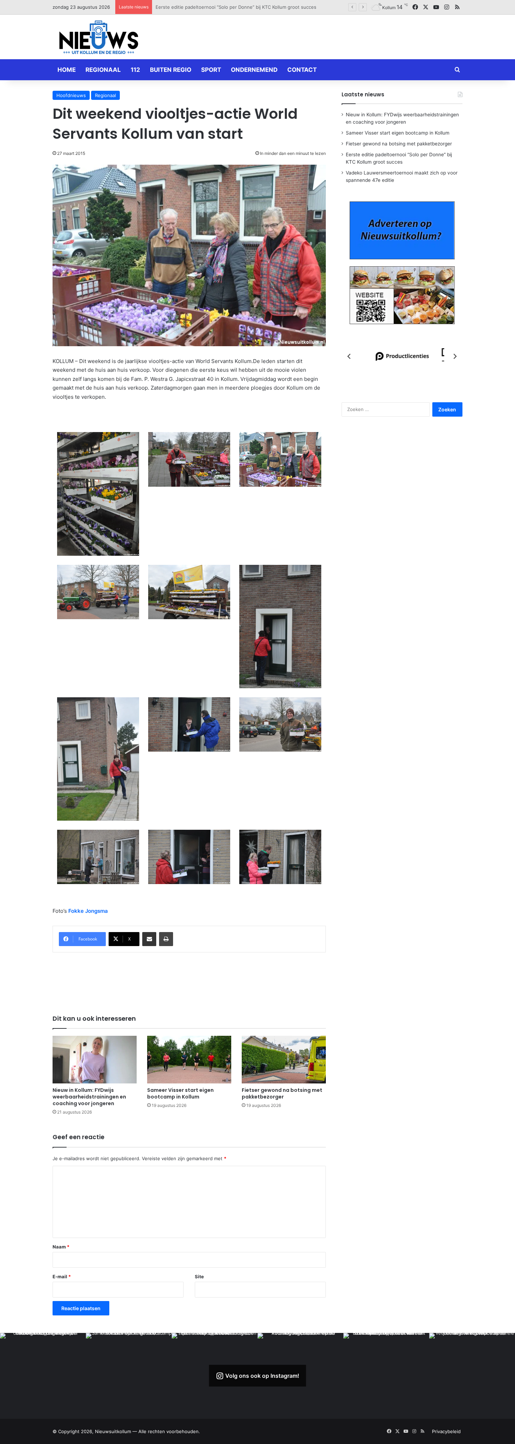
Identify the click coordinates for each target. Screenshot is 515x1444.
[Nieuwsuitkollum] (99, 38)
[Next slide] (455, 356)
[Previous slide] (349, 356)
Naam (61, 1247)
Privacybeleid (446, 1431)
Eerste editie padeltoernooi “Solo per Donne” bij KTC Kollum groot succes (236, 7)
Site (199, 1276)
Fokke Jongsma (88, 911)
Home (66, 69)
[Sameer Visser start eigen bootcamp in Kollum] (189, 1059)
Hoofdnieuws (71, 95)
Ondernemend (254, 69)
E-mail (62, 1276)
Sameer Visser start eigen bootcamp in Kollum (180, 1093)
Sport (211, 69)
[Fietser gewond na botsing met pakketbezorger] (284, 1059)
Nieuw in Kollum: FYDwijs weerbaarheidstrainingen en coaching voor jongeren (89, 1097)
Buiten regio (170, 69)
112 (135, 69)
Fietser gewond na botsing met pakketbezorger (282, 1093)
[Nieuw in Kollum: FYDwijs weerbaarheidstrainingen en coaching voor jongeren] (95, 1059)
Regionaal (103, 69)
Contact (302, 69)
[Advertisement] (327, 36)
